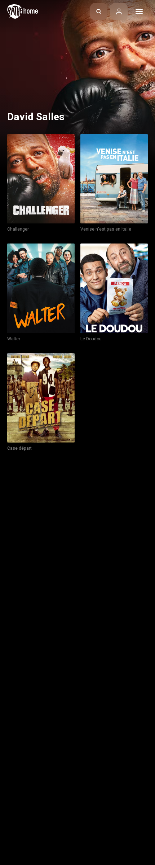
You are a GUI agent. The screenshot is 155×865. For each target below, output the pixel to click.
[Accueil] (22, 11)
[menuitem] (98, 11)
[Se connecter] (119, 11)
